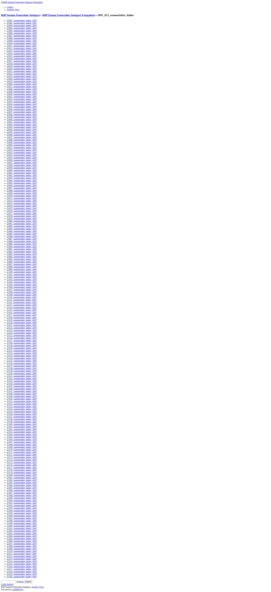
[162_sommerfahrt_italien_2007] (22, 429)
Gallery (10, 7)
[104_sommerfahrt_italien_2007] (22, 282)
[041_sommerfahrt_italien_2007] (22, 122)
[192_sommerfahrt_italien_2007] (22, 505)
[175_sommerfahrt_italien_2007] (22, 462)
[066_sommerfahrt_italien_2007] (22, 185)
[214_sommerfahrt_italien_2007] (22, 561)
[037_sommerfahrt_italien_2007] (22, 112)
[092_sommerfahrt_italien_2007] (22, 251)
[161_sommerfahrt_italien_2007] (22, 427)
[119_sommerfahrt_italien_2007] (22, 320)
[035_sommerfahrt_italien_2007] (22, 107)
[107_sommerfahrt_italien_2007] (22, 290)
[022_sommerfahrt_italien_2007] (22, 74)
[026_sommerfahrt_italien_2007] (22, 84)
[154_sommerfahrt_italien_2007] (22, 409)
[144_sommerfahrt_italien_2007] (22, 383)
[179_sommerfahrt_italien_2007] (22, 472)
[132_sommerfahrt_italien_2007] (22, 353)
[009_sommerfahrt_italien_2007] (22, 41)
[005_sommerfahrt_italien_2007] (22, 30)
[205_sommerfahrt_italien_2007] (22, 538)
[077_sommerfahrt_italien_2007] (22, 213)
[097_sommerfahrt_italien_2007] (22, 264)
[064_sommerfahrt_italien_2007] (22, 180)
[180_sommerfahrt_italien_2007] (22, 475)
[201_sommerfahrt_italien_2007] (22, 528)
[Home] (22, 2)
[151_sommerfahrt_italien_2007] (22, 401)
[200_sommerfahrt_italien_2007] (22, 526)
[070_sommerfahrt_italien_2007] (22, 196)
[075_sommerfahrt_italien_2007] (22, 208)
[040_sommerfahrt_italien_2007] (22, 119)
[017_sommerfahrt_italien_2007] (22, 61)
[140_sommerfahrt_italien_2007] (22, 373)
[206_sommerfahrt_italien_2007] (22, 541)
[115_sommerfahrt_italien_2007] (22, 310)
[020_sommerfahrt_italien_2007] (22, 69)
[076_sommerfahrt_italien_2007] (22, 211)
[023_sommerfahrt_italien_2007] (22, 76)
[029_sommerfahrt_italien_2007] (22, 91)
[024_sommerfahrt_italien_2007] (22, 79)
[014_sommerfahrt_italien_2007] (22, 53)
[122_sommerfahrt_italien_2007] (22, 328)
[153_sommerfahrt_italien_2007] (22, 406)
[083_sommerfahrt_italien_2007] (22, 229)
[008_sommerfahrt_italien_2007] (22, 38)
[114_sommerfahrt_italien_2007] (22, 307)
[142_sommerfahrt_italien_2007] (22, 378)
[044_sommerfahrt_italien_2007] (22, 130)
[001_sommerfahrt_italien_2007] (22, 20)
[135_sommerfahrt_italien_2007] (22, 361)
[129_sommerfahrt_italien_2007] (22, 345)
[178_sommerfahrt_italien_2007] (22, 470)
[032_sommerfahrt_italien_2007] (22, 99)
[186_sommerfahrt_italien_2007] (22, 490)
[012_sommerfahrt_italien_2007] (22, 48)
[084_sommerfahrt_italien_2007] (22, 231)
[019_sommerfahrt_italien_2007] (22, 66)
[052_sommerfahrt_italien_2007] (22, 150)
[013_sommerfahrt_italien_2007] (22, 51)
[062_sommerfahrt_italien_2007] (22, 175)
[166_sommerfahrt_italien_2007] (22, 439)
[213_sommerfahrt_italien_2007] (22, 559)
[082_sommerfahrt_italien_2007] (22, 226)
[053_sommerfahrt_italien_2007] (22, 152)
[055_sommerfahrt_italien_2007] (22, 157)
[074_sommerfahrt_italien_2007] (22, 206)
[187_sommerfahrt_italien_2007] (22, 493)
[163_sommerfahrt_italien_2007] (22, 432)
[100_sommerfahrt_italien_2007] (22, 272)
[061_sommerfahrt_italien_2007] (22, 173)
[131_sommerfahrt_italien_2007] (22, 350)
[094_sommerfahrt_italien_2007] (22, 257)
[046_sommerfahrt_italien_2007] (22, 135)
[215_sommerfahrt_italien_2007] (22, 564)
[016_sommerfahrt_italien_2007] (22, 58)
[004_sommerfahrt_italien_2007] (22, 28)
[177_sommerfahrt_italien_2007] (22, 467)
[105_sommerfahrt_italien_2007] (22, 284)
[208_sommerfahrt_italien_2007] (22, 546)
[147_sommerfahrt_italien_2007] (22, 391)
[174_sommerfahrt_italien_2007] (22, 460)
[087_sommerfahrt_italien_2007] (22, 239)
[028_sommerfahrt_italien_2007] (22, 89)
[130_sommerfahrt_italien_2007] (22, 348)
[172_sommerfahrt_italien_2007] (22, 455)
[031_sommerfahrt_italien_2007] (22, 97)
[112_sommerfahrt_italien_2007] (22, 302)
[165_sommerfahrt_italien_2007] (22, 437)
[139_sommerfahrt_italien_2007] (22, 371)
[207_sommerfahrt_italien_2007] (22, 543)
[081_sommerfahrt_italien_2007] (22, 223)
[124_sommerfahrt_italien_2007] (22, 333)
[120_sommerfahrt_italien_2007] (22, 323)
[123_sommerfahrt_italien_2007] (22, 330)
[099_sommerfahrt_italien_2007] (22, 269)
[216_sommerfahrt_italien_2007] (22, 566)
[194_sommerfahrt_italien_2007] (22, 510)
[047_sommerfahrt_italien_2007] (22, 137)
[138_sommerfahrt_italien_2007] (22, 368)
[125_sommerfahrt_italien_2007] (22, 335)
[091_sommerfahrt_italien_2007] (22, 249)
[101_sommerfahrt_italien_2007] (22, 274)
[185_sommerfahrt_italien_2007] (22, 488)
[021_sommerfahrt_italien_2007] (22, 71)
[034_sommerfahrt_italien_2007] (22, 104)
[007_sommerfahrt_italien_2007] (22, 36)
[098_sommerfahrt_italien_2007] (22, 267)
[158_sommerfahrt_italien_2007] (22, 419)
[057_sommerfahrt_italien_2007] (22, 163)
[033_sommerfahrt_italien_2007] (22, 102)
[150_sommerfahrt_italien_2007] (22, 399)
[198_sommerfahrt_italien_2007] (22, 521)
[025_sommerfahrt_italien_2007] (22, 81)
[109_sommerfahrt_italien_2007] (22, 295)
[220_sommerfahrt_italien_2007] (22, 576)
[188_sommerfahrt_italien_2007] (22, 495)
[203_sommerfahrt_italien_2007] (22, 533)
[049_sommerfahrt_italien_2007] (22, 142)
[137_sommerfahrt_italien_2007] (22, 366)
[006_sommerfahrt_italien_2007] (22, 33)
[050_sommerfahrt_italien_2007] (22, 145)
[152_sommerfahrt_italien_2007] (22, 404)
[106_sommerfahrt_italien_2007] (22, 287)
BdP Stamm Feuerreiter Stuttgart (20, 15)
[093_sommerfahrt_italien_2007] (22, 254)
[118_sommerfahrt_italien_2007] (22, 317)
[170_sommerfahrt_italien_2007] (22, 450)
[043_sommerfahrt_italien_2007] (22, 127)
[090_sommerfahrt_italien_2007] (22, 246)
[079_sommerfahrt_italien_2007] (22, 218)
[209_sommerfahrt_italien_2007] (22, 549)
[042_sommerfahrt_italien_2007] (22, 124)
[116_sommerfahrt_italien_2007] (22, 312)
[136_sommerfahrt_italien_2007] (22, 363)
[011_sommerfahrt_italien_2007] (22, 46)
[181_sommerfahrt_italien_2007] (22, 477)
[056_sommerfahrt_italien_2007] (22, 160)
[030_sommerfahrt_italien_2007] (22, 94)
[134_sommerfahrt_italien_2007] (22, 358)
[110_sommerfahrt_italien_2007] (22, 297)
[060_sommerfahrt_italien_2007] (22, 170)
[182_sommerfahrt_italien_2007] (22, 480)
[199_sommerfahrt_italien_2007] (22, 523)
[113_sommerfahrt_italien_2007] (22, 305)
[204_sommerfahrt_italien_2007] (22, 536)
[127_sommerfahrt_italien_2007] (22, 340)
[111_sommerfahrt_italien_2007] (22, 300)
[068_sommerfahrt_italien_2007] (22, 190)
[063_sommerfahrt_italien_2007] (22, 178)
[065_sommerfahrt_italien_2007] (22, 183)
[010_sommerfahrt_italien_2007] (22, 43)
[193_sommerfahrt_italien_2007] (22, 508)
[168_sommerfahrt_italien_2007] (22, 444)
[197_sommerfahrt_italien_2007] (22, 518)
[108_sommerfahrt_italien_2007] (22, 292)
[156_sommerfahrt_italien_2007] (22, 414)
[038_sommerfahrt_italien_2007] (22, 114)
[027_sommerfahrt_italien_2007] (22, 86)
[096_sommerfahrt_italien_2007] (22, 262)
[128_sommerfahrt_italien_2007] (22, 343)
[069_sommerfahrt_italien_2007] (22, 193)
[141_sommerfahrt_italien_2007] (22, 376)
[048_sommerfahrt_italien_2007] (22, 140)
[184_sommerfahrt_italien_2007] (22, 485)
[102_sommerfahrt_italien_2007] (22, 277)
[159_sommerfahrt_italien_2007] (22, 422)
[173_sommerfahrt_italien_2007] (22, 457)
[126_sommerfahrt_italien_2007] (22, 338)
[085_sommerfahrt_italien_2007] (22, 234)
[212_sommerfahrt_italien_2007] (22, 556)
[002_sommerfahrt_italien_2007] (22, 23)
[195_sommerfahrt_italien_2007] (22, 513)
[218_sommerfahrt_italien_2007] (22, 571)
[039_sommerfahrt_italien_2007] (22, 117)
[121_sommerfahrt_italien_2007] (22, 325)
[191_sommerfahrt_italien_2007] (22, 503)
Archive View (13, 9)
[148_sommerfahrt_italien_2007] (22, 394)
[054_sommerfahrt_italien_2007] (22, 155)
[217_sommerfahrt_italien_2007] (22, 569)
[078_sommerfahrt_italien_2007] (22, 216)
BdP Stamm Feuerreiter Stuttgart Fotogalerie (68, 15)
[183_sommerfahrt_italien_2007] (22, 483)
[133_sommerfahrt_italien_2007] (22, 356)
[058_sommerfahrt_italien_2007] (22, 165)
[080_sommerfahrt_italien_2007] (22, 221)
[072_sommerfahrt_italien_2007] (22, 201)
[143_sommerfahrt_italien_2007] (22, 381)
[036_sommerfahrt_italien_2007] (22, 109)
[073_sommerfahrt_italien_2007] (22, 203)
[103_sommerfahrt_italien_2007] (22, 279)
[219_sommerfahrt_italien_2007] (22, 574)
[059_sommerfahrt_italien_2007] (22, 168)
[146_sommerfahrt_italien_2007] (22, 389)
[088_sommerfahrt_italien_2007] (22, 241)
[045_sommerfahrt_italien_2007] (22, 132)
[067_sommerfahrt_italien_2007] (22, 188)
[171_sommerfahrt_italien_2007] (22, 452)
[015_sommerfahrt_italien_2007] (22, 56)
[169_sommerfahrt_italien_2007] (22, 447)
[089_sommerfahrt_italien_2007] (22, 244)
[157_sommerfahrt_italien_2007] (22, 417)
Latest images (7, 584)
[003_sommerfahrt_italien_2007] (22, 25)
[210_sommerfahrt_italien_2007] (22, 551)
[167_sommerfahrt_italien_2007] (22, 442)
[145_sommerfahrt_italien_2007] (22, 386)
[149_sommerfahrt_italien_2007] (22, 396)
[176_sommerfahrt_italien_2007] (22, 465)
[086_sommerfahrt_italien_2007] (22, 236)
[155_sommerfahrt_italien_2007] (22, 411)
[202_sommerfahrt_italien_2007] (22, 531)
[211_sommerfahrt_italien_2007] (22, 554)
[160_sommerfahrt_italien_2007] (22, 424)
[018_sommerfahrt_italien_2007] (22, 64)
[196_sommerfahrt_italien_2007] (22, 516)
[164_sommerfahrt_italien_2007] (22, 434)
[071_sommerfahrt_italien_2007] (22, 198)
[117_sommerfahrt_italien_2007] (22, 315)
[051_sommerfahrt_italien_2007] (22, 147)
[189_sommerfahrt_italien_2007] (22, 498)
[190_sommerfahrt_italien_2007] (22, 500)
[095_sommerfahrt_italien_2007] (22, 259)
